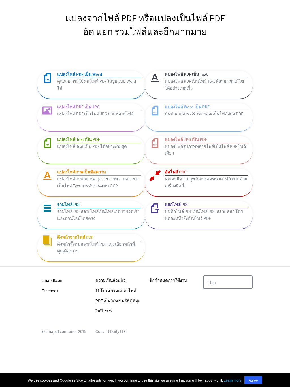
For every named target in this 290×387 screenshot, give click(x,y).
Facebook (50, 290)
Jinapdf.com (52, 280)
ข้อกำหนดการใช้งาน (168, 280)
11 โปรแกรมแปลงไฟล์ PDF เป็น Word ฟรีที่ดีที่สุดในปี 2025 (118, 301)
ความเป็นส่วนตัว (110, 280)
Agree (253, 380)
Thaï (212, 282)
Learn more (233, 380)
